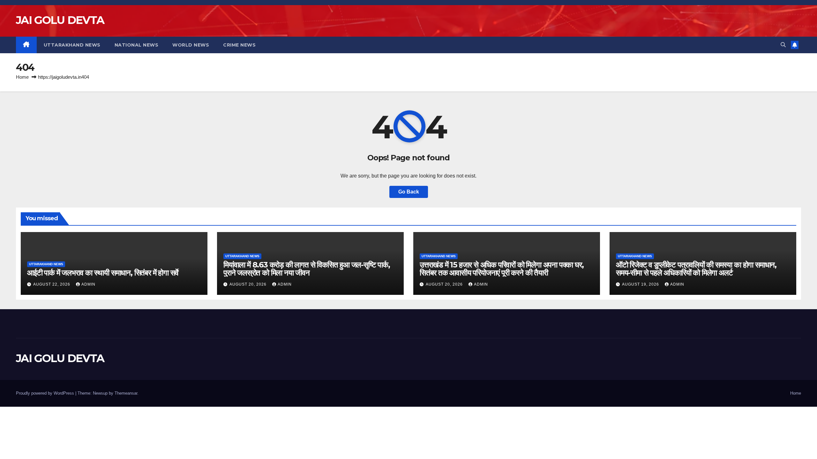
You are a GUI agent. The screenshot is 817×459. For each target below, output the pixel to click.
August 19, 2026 (641, 284)
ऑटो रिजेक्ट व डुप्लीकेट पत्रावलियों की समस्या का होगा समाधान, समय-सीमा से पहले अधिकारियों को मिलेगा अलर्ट (696, 268)
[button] (783, 44)
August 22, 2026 (52, 284)
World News (190, 45)
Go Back (408, 191)
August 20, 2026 (248, 284)
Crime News (239, 45)
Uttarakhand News (72, 45)
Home (22, 77)
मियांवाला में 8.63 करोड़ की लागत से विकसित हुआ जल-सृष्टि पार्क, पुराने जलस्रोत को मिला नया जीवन (306, 268)
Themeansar (126, 393)
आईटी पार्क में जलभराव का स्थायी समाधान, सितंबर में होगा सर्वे (102, 272)
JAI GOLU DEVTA (60, 20)
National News (137, 45)
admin (88, 284)
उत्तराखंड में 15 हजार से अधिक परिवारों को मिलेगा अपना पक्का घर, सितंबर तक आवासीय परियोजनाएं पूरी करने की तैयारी (501, 268)
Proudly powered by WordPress (45, 393)
